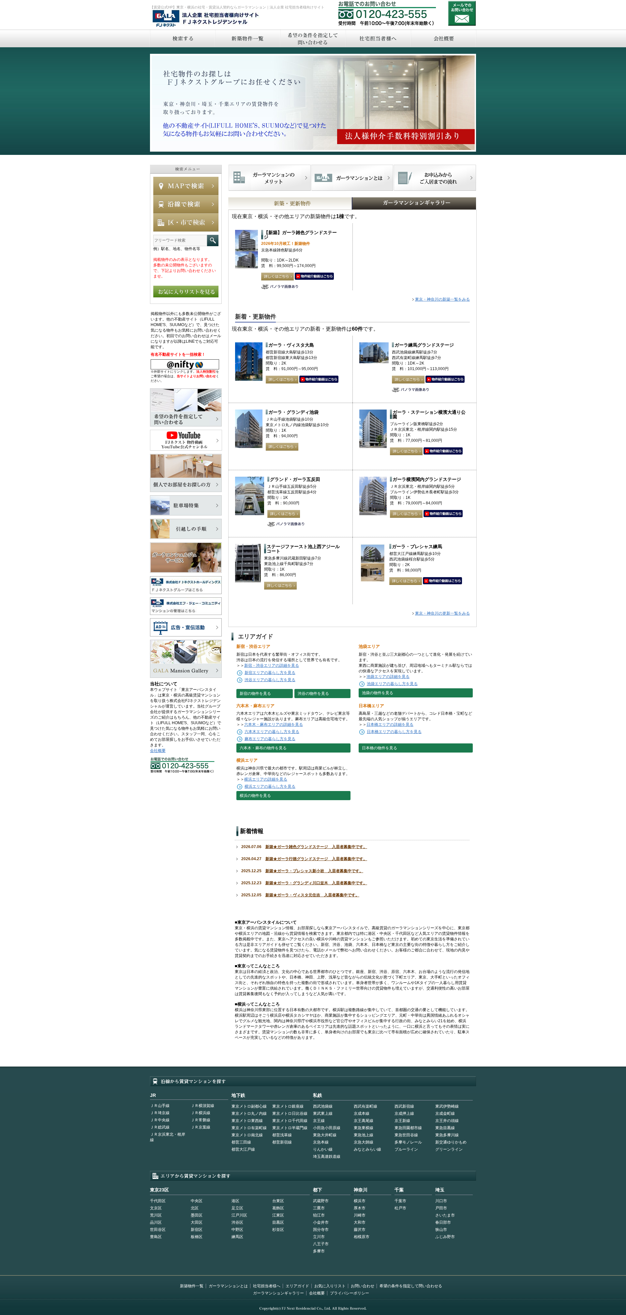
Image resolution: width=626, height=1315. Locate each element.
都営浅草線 (282, 1135)
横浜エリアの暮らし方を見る (270, 786)
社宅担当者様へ (266, 1286)
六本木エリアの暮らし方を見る (272, 731)
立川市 (319, 1236)
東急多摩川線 (447, 1135)
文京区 (156, 1208)
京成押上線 (404, 1113)
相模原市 (361, 1236)
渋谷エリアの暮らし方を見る (270, 680)
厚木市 (359, 1208)
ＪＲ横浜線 (200, 1113)
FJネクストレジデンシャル (206, 19)
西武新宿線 (404, 1106)
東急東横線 (363, 1128)
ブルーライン (406, 1149)
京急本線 (321, 1142)
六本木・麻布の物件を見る (263, 748)
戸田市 (441, 1208)
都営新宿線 (282, 1142)
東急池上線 (363, 1135)
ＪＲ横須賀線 (202, 1105)
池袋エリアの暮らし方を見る (392, 683)
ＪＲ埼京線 (160, 1113)
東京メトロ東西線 (247, 1120)
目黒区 (278, 1222)
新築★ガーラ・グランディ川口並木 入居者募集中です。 (316, 883)
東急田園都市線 (408, 1128)
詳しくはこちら (277, 276)
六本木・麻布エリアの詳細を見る (273, 724)
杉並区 (278, 1229)
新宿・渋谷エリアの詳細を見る (271, 665)
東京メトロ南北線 (247, 1135)
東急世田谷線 (406, 1135)
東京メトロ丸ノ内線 (249, 1113)
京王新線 (402, 1120)
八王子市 (321, 1244)
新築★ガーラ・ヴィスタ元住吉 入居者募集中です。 (312, 895)
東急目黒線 (445, 1128)
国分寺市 (321, 1229)
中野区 (237, 1229)
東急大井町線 (324, 1135)
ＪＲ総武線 (160, 1127)
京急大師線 (363, 1142)
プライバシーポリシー (349, 1293)
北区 (195, 1208)
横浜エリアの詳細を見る (265, 779)
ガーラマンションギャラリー (278, 1293)
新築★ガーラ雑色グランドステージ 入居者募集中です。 (316, 846)
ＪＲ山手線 (160, 1105)
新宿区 (196, 1229)
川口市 (441, 1201)
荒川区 (156, 1215)
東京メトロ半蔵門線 (289, 1128)
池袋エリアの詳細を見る (388, 676)
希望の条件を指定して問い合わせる (312, 38)
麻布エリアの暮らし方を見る (270, 739)
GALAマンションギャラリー (394, 203)
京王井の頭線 (447, 1120)
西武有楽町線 (365, 1106)
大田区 (196, 1222)
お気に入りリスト (330, 1286)
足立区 (237, 1208)
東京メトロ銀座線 (288, 1106)
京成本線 (361, 1113)
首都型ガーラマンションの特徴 (352, 178)
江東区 (278, 1215)
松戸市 (400, 1208)
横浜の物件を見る (255, 795)
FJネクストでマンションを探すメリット (270, 178)
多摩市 (319, 1251)
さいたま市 (445, 1215)
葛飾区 (278, 1208)
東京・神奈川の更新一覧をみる (442, 613)
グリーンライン (449, 1149)
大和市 (359, 1222)
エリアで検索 (185, 222)
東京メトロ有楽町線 (249, 1128)
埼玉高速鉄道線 (326, 1156)
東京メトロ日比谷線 (289, 1113)
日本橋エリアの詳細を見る (389, 724)
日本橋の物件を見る (379, 748)
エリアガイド (297, 1286)
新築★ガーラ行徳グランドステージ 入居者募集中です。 (316, 859)
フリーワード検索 (212, 240)
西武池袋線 (323, 1106)
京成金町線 (445, 1113)
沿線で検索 (185, 204)
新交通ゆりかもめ (451, 1142)
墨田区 (196, 1215)
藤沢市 (359, 1229)
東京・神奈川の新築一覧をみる (442, 299)
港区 (235, 1201)
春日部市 (443, 1222)
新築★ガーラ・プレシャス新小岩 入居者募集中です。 (314, 871)
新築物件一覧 (247, 38)
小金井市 (321, 1222)
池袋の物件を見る (377, 693)
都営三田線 (241, 1142)
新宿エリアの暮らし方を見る (270, 672)
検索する (182, 38)
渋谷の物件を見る (313, 693)
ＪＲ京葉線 (200, 1127)
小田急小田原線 (326, 1128)
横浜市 (359, 1201)
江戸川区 (239, 1215)
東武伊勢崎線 (447, 1106)
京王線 (319, 1120)
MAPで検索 (185, 186)
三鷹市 (319, 1208)
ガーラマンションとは (228, 1286)
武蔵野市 (321, 1201)
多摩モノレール (408, 1142)
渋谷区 (237, 1222)
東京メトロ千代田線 (289, 1120)
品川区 (156, 1222)
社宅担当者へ (377, 38)
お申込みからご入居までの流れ (435, 178)
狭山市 (441, 1229)
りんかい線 (323, 1149)
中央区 (196, 1201)
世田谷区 (158, 1229)
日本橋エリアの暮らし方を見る (394, 731)
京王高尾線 (363, 1120)
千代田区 (158, 1201)
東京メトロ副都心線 (249, 1106)
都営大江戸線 (243, 1149)
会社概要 (443, 38)
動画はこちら (314, 276)
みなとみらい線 (367, 1149)
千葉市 (400, 1201)
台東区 (278, 1201)
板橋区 (196, 1236)
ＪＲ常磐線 (200, 1120)
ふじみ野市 (445, 1236)
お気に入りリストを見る (185, 291)
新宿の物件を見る (255, 693)
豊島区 (156, 1236)
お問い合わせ (462, 13)
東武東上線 (323, 1113)
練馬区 (237, 1236)
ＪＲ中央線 (160, 1120)
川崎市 (359, 1215)
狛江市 (319, 1215)
